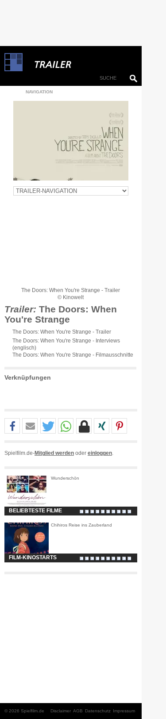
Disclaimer (60, 710)
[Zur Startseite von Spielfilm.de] (13, 69)
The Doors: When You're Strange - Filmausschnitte (72, 355)
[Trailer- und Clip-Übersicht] (80, 62)
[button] (12, 426)
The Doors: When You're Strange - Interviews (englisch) (66, 344)
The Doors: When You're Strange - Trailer (61, 332)
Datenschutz (98, 710)
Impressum (124, 710)
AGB (78, 710)
